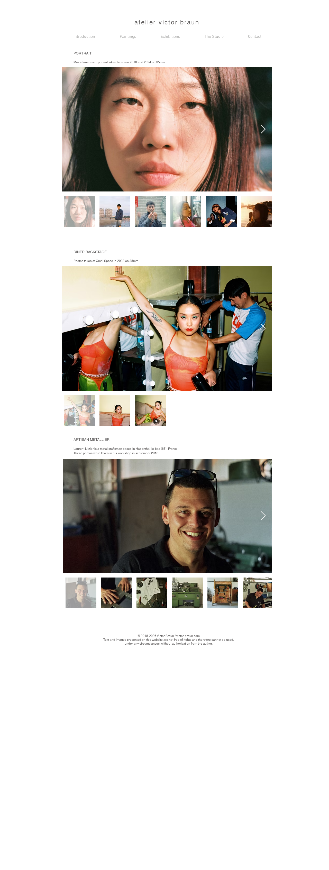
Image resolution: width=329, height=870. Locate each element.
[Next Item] (263, 129)
